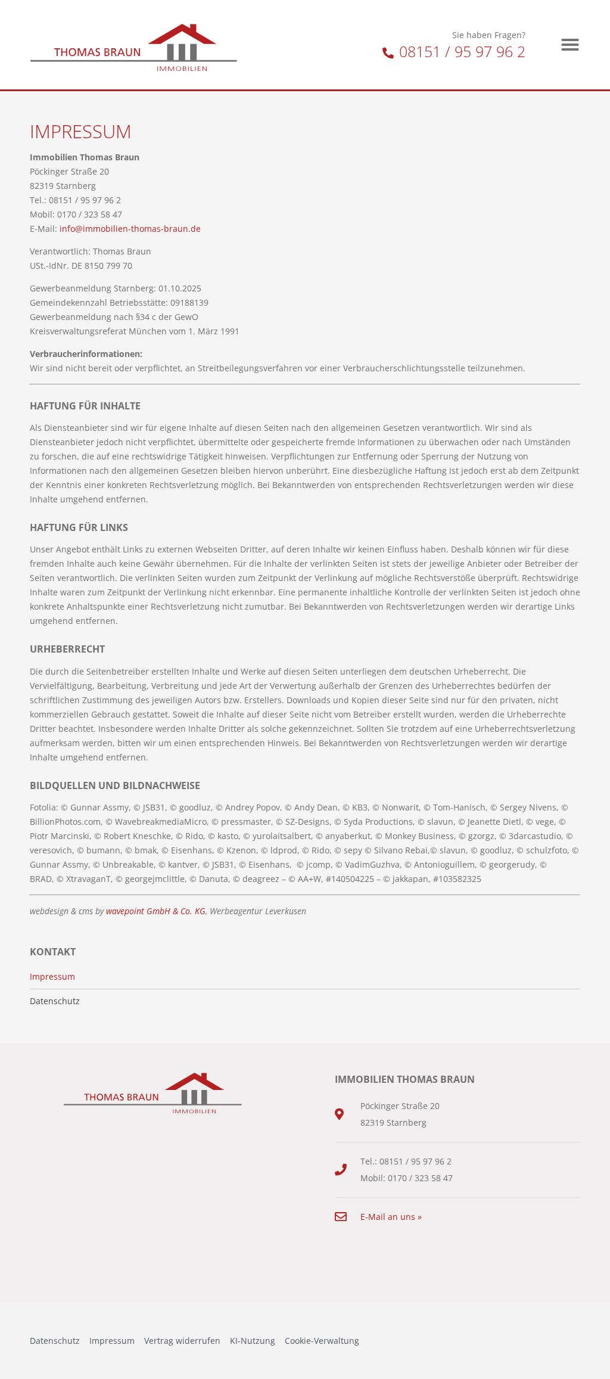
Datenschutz (55, 1001)
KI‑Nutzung (252, 1340)
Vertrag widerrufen (182, 1340)
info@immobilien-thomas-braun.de (130, 228)
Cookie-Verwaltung (322, 1340)
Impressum (52, 977)
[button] (570, 44)
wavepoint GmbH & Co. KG (156, 911)
